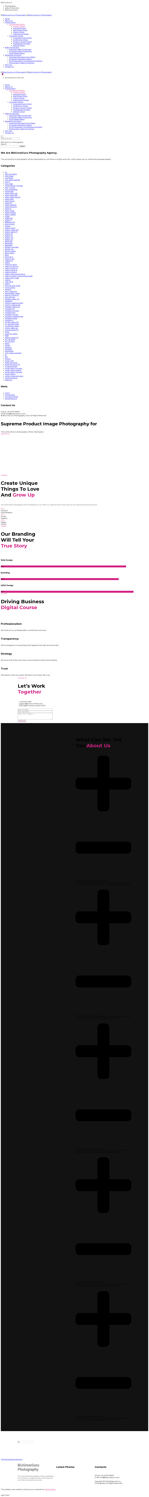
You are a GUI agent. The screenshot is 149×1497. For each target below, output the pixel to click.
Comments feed (11, 397)
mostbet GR (10, 309)
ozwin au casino (11, 334)
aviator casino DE (12, 230)
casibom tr (9, 261)
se (6, 355)
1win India (9, 184)
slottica (8, 359)
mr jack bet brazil (12, 324)
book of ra (9, 257)
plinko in (8, 347)
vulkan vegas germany (14, 376)
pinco (7, 343)
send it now (22, 721)
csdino (7, 284)
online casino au (11, 328)
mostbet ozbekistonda (14, 316)
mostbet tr (9, 320)
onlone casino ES (12, 330)
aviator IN (9, 234)
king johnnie (10, 297)
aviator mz (9, 238)
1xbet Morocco (11, 207)
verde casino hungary (14, 368)
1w (6, 172)
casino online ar (11, 270)
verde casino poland (13, 370)
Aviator (8, 226)
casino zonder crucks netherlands (18, 276)
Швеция (8, 380)
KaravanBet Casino (12, 293)
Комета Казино (11, 378)
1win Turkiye (10, 188)
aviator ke (9, 236)
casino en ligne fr (12, 266)
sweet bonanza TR (12, 365)
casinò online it (11, 272)
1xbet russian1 (10, 215)
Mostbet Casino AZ (12, 307)
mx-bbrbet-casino (12, 326)
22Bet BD (9, 218)
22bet (7, 216)
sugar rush (9, 361)
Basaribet (8, 245)
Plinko (7, 345)
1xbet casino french (12, 197)
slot (6, 357)
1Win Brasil (9, 176)
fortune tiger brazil (12, 286)
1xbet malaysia (10, 205)
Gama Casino (10, 288)
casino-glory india (12, 278)
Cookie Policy (50, 1489)
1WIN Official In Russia (14, 186)
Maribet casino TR (12, 299)
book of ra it (9, 259)
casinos (8, 280)
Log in (7, 393)
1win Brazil (9, 178)
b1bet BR (8, 241)
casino (7, 263)
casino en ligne (11, 265)
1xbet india (9, 199)
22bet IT (8, 220)
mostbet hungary (12, 311)
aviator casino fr (11, 232)
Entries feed (10, 395)
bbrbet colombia (11, 247)
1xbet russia (9, 211)
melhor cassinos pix (12, 305)
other (7, 332)
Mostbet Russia (11, 318)
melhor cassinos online (14, 303)
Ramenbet (9, 351)
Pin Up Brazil (10, 340)
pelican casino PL (12, 338)
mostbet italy (10, 313)
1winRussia (9, 191)
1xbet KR (8, 203)
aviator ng (9, 240)
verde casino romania (13, 372)
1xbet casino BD (11, 195)
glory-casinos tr (11, 291)
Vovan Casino (10, 374)
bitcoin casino (10, 251)
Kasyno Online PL (12, 295)
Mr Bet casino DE (12, 322)
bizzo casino (9, 253)
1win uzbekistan (11, 190)
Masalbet (8, 301)
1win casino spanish (12, 180)
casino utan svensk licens (15, 274)
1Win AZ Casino (11, 174)
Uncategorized (11, 366)
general (8, 290)
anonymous (9, 224)
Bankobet (9, 243)
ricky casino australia (13, 353)
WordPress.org (11, 399)
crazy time (9, 282)
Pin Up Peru (10, 341)
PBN (7, 336)
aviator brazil (10, 228)
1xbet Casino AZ (11, 193)
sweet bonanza (11, 363)
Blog (7, 255)
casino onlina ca (11, 268)
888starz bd (10, 222)
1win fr (7, 182)
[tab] (103, 817)
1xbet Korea (9, 201)
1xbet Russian (10, 213)
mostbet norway (11, 315)
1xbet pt (8, 209)
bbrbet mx (9, 249)
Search (3, 144)
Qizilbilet (8, 349)
